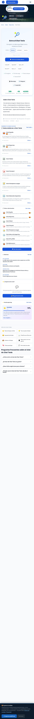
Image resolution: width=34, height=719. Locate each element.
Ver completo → (7, 317)
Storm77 (7, 68)
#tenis (13, 50)
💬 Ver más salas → (17, 249)
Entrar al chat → (12, 2)
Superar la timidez (7, 335)
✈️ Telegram (22, 81)
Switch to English (18, 8)
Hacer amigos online (8, 331)
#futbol (19, 50)
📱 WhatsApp (12, 81)
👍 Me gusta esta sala (17, 295)
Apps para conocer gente (24, 340)
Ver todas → (29, 127)
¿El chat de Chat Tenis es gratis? (17, 361)
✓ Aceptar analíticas (9, 716)
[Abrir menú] (30, 2)
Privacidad (8, 712)
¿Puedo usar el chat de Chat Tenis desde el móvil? (17, 371)
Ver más (29, 254)
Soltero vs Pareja (7, 340)
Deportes (11, 24)
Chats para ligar (7, 345)
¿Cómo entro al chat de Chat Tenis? (17, 357)
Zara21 (19, 68)
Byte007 (14, 64)
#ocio (25, 50)
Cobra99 (7, 64)
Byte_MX (21, 64)
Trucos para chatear (24, 331)
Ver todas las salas (24, 345)
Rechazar (21, 716)
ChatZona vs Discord (24, 335)
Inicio (2, 24)
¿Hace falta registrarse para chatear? (17, 366)
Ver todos (28, 302)
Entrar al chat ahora (17, 59)
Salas (6, 24)
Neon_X (14, 68)
